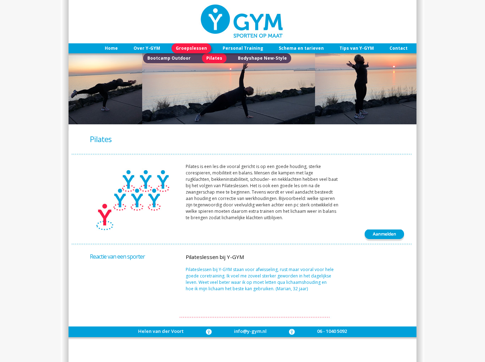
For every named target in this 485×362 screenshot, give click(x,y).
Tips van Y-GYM (356, 48)
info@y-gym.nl (250, 331)
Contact (398, 48)
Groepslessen (191, 48)
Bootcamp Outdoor (169, 58)
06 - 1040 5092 (332, 331)
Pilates (214, 58)
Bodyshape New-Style (262, 58)
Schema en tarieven (301, 48)
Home (111, 48)
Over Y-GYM (146, 48)
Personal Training (243, 48)
